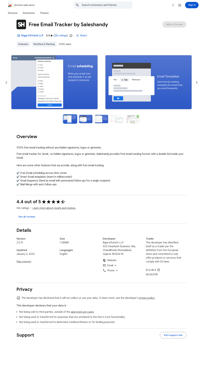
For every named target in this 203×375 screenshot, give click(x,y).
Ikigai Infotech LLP (32, 35)
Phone (111, 270)
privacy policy (146, 298)
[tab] (12, 13)
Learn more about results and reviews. (54, 208)
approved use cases (82, 312)
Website (111, 260)
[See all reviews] (26, 217)
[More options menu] (173, 5)
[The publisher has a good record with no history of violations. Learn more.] (19, 35)
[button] (180, 5)
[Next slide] (196, 82)
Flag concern (23, 261)
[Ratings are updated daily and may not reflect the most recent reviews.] (71, 35)
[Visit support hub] (173, 335)
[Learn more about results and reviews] (158, 269)
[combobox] (107, 5)
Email (110, 265)
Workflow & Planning (44, 44)
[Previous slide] (6, 82)
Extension (23, 44)
